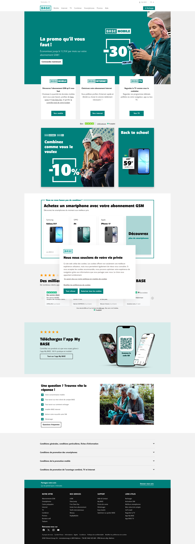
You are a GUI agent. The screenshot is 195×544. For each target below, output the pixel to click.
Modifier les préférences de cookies (77, 285)
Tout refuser (70, 291)
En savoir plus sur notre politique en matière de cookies (85, 279)
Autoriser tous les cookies (91, 291)
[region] (98, 272)
